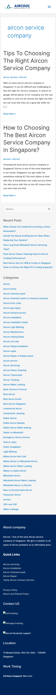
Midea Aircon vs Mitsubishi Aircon (20, 461)
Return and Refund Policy (16, 594)
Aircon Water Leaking (14, 384)
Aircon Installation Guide (15, 322)
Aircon (6, 284)
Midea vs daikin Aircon (14, 471)
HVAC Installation (12, 447)
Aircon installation (12, 568)
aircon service (10, 77)
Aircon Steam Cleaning (14, 370)
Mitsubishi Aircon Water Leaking (19, 480)
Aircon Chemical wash (14, 572)
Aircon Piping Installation (15, 346)
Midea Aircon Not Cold (14, 456)
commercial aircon (12, 408)
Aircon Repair (10, 576)
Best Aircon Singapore (14, 404)
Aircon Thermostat (12, 375)
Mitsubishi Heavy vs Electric (17, 485)
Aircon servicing (11, 564)
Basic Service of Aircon (15, 389)
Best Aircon (9, 394)
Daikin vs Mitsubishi (13, 432)
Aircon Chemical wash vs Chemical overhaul (25, 298)
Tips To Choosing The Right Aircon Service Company (26, 60)
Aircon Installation (12, 317)
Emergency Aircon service (16, 437)
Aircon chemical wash (14, 293)
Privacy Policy (10, 590)
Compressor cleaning (13, 413)
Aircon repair (9, 351)
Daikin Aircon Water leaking (17, 427)
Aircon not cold (11, 341)
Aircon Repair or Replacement (18, 356)
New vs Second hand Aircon (17, 490)
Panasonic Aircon (12, 494)
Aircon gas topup (11, 308)
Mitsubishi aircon (11, 475)
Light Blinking (10, 451)
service (7, 159)
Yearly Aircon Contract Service (18, 580)
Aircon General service (14, 313)
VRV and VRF (10, 504)
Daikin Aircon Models (14, 423)
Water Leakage (11, 509)
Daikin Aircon (10, 418)
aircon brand (9, 289)
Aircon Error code (12, 303)
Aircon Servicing (11, 365)
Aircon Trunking (11, 380)
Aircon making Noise (13, 337)
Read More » (9, 114)
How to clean (9, 442)
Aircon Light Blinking (13, 327)
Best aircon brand (12, 399)
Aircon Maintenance (13, 332)
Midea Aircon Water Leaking (17, 466)
